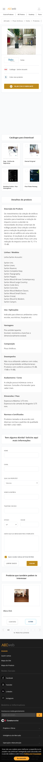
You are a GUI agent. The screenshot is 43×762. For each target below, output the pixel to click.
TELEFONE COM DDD (10, 506)
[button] (3, 630)
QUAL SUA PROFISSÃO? (11, 478)
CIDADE (23, 520)
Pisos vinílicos (18, 21)
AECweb (7, 21)
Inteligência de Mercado (12, 735)
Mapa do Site (6, 661)
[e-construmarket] (10, 720)
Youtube (9, 685)
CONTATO (12, 622)
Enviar (32, 563)
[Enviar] (39, 715)
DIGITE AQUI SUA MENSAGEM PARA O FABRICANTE (19, 534)
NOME (6, 451)
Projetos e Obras (9, 728)
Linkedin (9, 692)
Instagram (9, 698)
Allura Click (7, 611)
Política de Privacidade (32, 754)
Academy (31, 14)
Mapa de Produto (7, 665)
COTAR (30, 622)
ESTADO (6, 520)
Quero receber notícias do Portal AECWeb (21, 557)
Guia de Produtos (8, 14)
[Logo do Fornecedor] (11, 60)
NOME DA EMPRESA (10, 492)
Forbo (28, 21)
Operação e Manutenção (12, 743)
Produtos (36, 21)
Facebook (9, 678)
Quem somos (6, 656)
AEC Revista (21, 14)
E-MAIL (6, 464)
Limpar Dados (11, 563)
